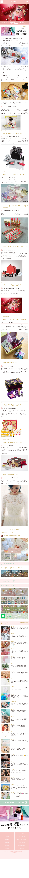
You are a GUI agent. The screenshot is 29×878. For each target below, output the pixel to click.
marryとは (21, 833)
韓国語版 (22, 848)
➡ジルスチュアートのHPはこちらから (13, 174)
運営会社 (7, 842)
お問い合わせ (22, 842)
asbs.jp (4, 171)
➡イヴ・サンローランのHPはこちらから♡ (15, 247)
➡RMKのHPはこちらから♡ (10, 363)
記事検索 (7, 836)
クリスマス (14, 567)
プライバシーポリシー (22, 839)
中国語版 (7, 848)
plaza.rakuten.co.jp (6, 282)
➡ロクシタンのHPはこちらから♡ (12, 442)
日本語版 (7, 845)
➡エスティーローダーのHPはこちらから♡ (15, 319)
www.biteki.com (6, 203)
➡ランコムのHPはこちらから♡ (12, 285)
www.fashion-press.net (7, 402)
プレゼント (21, 567)
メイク (3, 567)
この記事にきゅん (14, 529)
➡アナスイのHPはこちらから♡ (12, 405)
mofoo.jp (4, 130)
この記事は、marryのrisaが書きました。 (12, 535)
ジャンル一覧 (22, 836)
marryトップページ (7, 833)
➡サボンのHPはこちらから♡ (11, 474)
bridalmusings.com (6, 526)
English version (21, 845)
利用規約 (7, 839)
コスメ (8, 567)
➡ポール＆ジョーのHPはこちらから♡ (13, 133)
